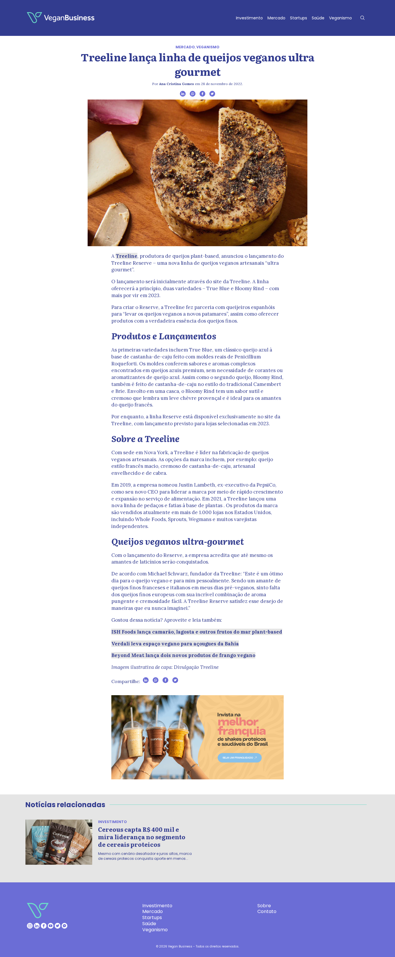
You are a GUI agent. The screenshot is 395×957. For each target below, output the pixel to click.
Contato (266, 911)
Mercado (276, 18)
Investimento (249, 18)
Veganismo (340, 18)
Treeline (126, 256)
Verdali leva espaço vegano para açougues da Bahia (175, 644)
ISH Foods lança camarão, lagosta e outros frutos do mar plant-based (196, 632)
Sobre (264, 905)
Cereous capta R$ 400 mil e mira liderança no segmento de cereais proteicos (141, 837)
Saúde (318, 18)
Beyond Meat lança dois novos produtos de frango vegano (183, 655)
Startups (298, 18)
